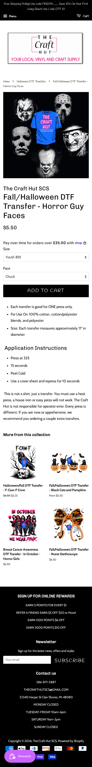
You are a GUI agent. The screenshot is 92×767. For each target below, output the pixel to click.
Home (6, 81)
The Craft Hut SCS (45, 741)
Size (6, 249)
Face (6, 268)
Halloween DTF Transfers (31, 81)
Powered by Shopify (71, 741)
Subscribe (70, 661)
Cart (85, 16)
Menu (12, 16)
